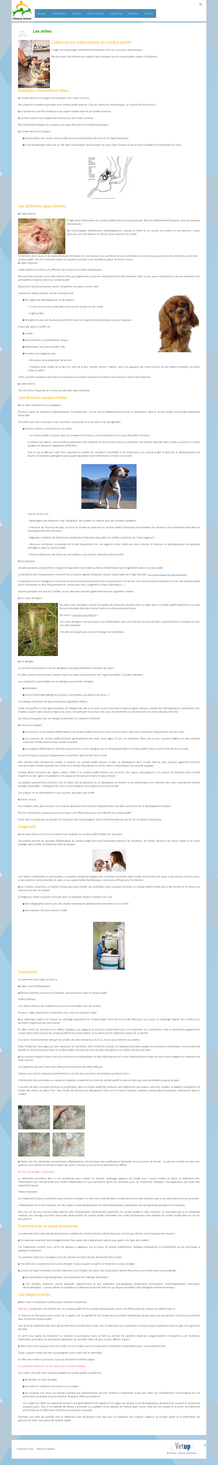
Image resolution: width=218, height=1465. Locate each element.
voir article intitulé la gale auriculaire (167, 574)
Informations (59, 13)
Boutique (133, 13)
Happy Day (116, 13)
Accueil (41, 13)
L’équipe (76, 13)
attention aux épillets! (84, 614)
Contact (149, 13)
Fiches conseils (96, 13)
